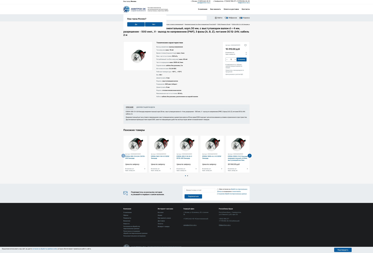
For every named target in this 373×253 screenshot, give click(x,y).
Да (136, 24)
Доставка (161, 221)
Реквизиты (127, 218)
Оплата (160, 224)
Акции (160, 215)
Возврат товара (163, 226)
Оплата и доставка (231, 9)
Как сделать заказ (164, 218)
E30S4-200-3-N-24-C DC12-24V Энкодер (184, 157)
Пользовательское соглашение (134, 236)
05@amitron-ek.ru (244, 3)
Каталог (161, 212)
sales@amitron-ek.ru (203, 3)
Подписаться (193, 196)
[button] (185, 175)
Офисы (125, 215)
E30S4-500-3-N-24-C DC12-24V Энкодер (135, 157)
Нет (153, 24)
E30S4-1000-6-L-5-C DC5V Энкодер (211, 157)
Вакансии (126, 221)
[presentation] (123, 156)
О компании (202, 9)
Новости (126, 224)
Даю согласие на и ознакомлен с (232, 191)
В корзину (241, 59)
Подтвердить (343, 250)
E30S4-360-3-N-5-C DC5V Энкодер (160, 157)
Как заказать (215, 9)
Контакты (246, 9)
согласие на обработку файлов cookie (44, 249)
